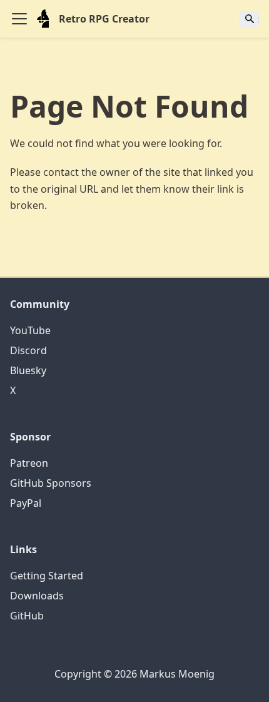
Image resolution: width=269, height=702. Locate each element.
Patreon (29, 463)
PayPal (25, 503)
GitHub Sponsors (50, 483)
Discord (28, 350)
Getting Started (46, 575)
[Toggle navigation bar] (19, 18)
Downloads (37, 596)
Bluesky (28, 370)
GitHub (27, 616)
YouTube (30, 330)
